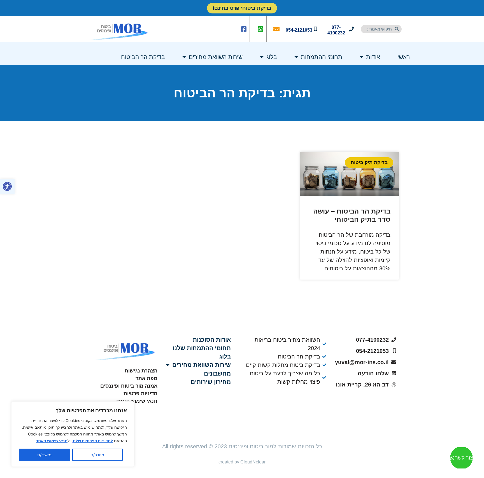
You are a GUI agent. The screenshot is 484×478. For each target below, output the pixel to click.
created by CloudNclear (242, 462)
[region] (72, 434)
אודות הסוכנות (212, 339)
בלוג (271, 57)
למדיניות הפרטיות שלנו (93, 440)
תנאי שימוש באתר (52, 440)
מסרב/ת (97, 454)
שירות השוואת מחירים (216, 57)
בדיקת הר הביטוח (143, 57)
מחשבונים (217, 373)
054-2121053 (299, 30)
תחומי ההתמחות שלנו (202, 348)
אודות (373, 57)
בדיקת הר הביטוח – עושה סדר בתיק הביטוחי (351, 215)
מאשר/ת (44, 454)
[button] (7, 186)
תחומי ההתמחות (321, 57)
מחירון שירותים (211, 382)
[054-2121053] (315, 29)
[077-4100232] (351, 29)
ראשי (403, 57)
